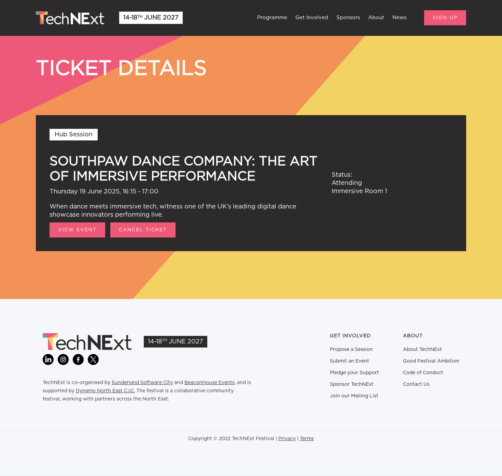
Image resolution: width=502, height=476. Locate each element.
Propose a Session (351, 349)
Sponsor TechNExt (352, 384)
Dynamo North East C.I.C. (105, 391)
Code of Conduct (423, 372)
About (376, 17)
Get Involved (311, 17)
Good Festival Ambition (431, 361)
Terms (307, 438)
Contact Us (416, 384)
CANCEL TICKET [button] (143, 230)
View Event (77, 230)
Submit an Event (349, 361)
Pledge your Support (354, 372)
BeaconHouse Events (209, 382)
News (399, 17)
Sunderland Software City (142, 382)
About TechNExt (422, 349)
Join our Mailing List (354, 396)
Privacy (287, 438)
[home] (70, 17)
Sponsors (348, 17)
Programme (272, 17)
